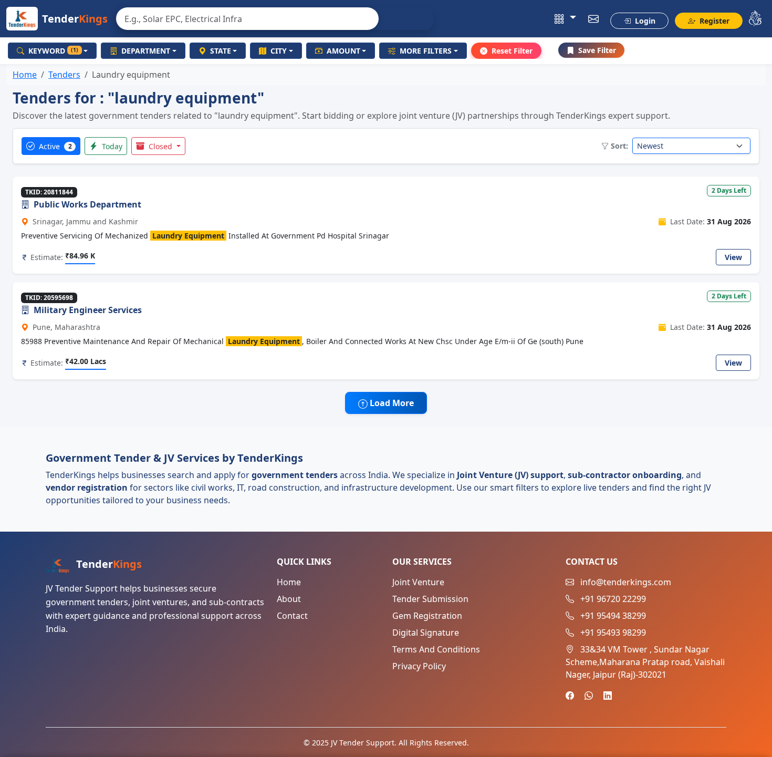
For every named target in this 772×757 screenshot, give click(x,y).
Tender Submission (430, 599)
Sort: (619, 146)
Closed (160, 146)
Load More (391, 403)
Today (111, 146)
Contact (292, 615)
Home (25, 74)
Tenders (64, 74)
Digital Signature (425, 632)
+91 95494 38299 (613, 615)
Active (54, 146)
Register (713, 21)
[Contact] (593, 19)
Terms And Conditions (436, 649)
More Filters (426, 51)
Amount (343, 51)
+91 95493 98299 (613, 632)
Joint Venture (418, 582)
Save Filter (597, 50)
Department (145, 51)
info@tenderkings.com (625, 582)
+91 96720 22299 (613, 599)
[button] (565, 19)
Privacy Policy (419, 666)
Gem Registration (427, 615)
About (289, 599)
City (278, 51)
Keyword (53, 51)
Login (644, 21)
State (220, 51)
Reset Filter (512, 51)
